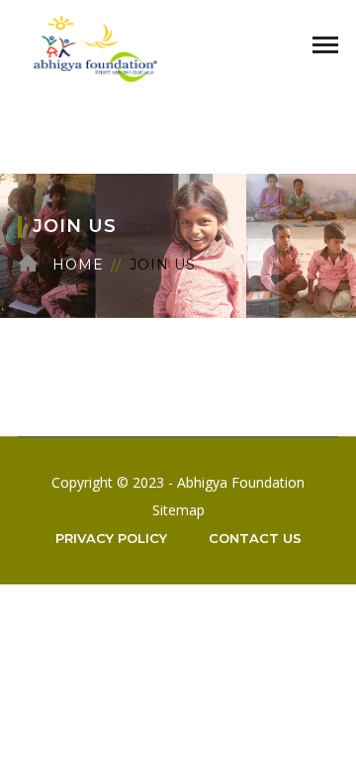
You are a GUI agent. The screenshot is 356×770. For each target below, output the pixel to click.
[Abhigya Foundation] (95, 47)
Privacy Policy (111, 538)
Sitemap (178, 509)
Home (78, 264)
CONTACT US (255, 538)
